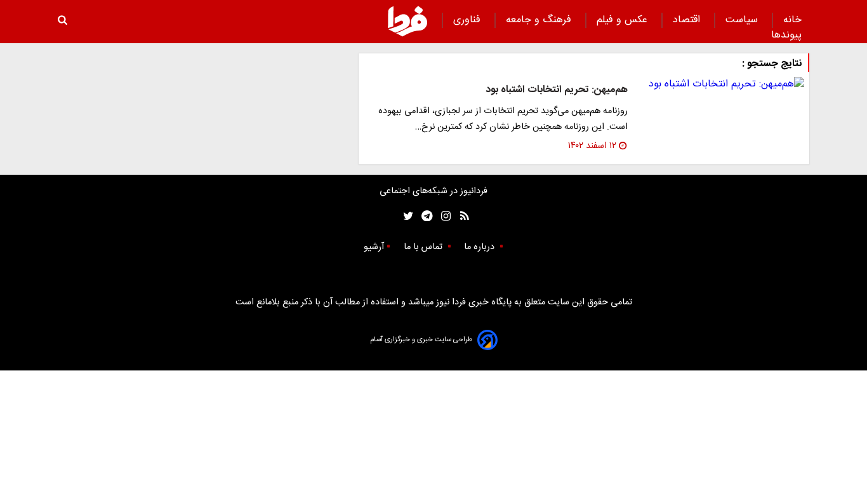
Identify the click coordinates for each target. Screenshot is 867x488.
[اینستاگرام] (443, 216)
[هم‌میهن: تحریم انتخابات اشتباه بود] (721, 84)
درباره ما (480, 247)
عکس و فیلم (624, 20)
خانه (792, 20)
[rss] (460, 216)
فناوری (468, 20)
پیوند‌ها (786, 35)
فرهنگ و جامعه (540, 20)
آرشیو (374, 247)
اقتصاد (688, 20)
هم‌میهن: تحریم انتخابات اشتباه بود (557, 89)
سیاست (743, 20)
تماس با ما (424, 247)
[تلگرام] (423, 216)
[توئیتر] (405, 216)
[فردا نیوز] (407, 21)
